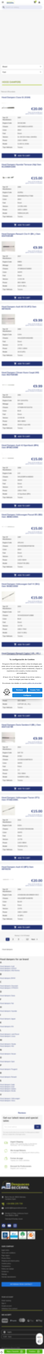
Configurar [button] (27, 695)
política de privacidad (34, 683)
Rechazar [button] (19, 690)
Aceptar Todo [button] (35, 690)
